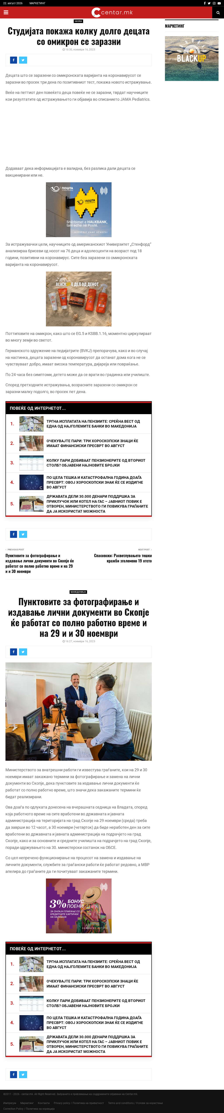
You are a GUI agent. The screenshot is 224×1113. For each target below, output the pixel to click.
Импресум (9, 1103)
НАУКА (78, 21)
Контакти (44, 1103)
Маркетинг (27, 1103)
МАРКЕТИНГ (38, 3)
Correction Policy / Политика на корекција (29, 1108)
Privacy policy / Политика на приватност (79, 1103)
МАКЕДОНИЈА (78, 592)
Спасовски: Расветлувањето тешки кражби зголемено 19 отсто (123, 558)
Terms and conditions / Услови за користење (135, 1103)
